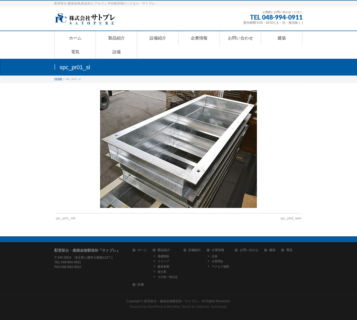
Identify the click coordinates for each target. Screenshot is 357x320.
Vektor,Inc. (203, 307)
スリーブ (163, 261)
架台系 (162, 271)
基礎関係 (163, 256)
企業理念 (217, 261)
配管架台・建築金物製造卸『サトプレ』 (172, 301)
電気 (289, 250)
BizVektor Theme (179, 307)
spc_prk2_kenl (290, 218)
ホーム (142, 250)
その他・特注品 (168, 276)
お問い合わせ (249, 250)
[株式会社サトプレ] (85, 20)
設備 (140, 284)
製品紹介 (164, 250)
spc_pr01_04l (65, 218)
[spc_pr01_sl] (178, 149)
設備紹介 (194, 250)
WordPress (155, 307)
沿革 (214, 256)
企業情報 (218, 250)
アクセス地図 (220, 266)
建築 (272, 250)
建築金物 (163, 266)
